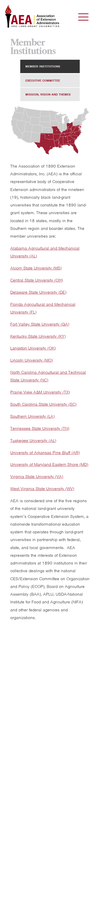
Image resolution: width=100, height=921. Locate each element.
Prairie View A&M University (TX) (40, 392)
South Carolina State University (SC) (43, 404)
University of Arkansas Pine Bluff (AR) (45, 452)
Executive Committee (42, 81)
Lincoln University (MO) (31, 360)
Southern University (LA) (32, 416)
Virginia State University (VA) (36, 476)
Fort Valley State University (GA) (39, 324)
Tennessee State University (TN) (39, 428)
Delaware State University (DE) (38, 292)
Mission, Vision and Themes (48, 94)
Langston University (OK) (33, 348)
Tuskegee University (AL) (33, 440)
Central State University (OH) (36, 280)
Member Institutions (42, 66)
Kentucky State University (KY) (38, 336)
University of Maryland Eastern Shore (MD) (49, 464)
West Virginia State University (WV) (42, 488)
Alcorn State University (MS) (36, 268)
